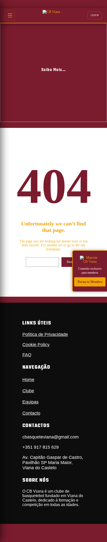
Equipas (30, 401)
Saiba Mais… (53, 70)
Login (95, 15)
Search (71, 262)
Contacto (31, 413)
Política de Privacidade (45, 334)
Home (28, 379)
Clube (28, 390)
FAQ (26, 354)
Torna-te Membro (90, 282)
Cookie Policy (36, 344)
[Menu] (10, 15)
